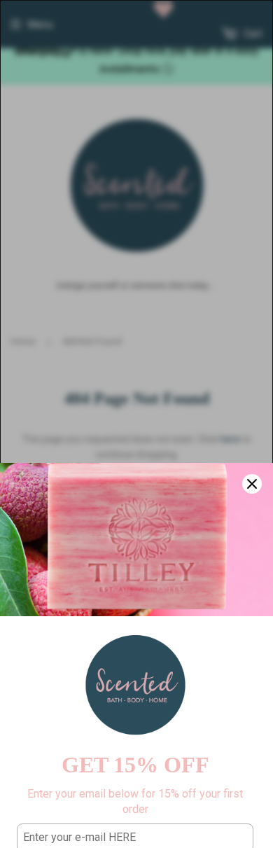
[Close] (252, 484)
